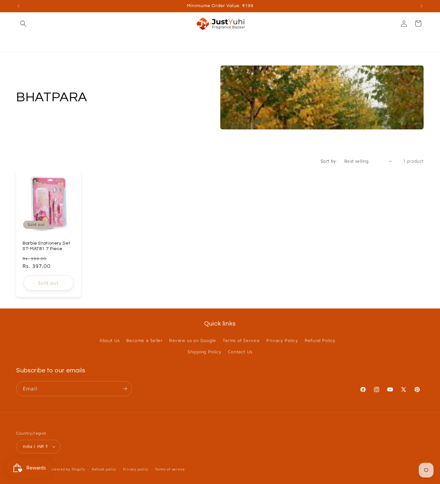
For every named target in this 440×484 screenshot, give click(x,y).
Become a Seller (144, 340)
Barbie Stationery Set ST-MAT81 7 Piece (46, 246)
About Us (110, 340)
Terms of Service (241, 340)
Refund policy (104, 469)
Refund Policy (320, 340)
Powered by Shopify (67, 469)
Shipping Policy (204, 351)
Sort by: (329, 161)
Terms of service (170, 469)
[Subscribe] (125, 388)
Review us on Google (192, 340)
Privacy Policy (282, 340)
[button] (23, 23)
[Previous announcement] (18, 6)
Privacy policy (135, 469)
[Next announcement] (422, 6)
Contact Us (240, 351)
